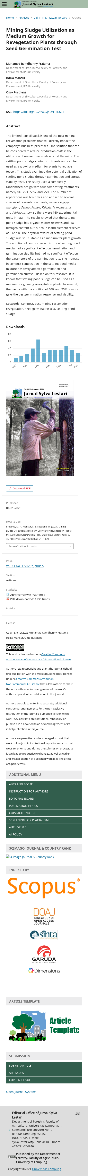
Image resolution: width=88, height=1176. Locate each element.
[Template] (44, 1043)
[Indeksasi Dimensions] (44, 972)
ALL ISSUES (16, 1073)
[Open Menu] (4, 4)
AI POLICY (15, 834)
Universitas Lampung (46, 1169)
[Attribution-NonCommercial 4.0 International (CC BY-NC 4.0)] (12, 1158)
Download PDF (21, 488)
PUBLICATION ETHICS (23, 806)
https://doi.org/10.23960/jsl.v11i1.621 (38, 112)
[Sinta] (44, 939)
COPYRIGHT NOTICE (22, 813)
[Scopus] (44, 899)
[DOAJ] (44, 925)
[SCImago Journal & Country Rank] (30, 857)
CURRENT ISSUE (20, 1080)
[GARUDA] (44, 962)
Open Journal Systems (21, 1092)
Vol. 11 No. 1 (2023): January (50, 17)
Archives (24, 17)
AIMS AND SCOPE (21, 784)
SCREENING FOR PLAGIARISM (29, 820)
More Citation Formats (23, 546)
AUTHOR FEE (17, 827)
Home (10, 17)
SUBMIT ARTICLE (20, 1065)
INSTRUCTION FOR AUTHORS (29, 791)
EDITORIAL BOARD (21, 798)
